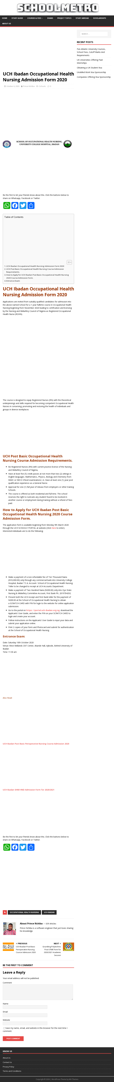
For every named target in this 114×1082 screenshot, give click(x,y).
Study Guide (17, 18)
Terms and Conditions (12, 1071)
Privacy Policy (8, 1066)
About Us (6, 23)
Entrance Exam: (13, 281)
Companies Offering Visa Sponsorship (94, 77)
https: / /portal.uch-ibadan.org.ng (43, 610)
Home (4, 18)
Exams (50, 18)
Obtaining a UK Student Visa (89, 67)
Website (6, 1020)
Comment (7, 982)
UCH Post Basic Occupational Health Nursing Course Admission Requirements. (35, 270)
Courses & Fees (34, 18)
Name (5, 1003)
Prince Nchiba (29, 86)
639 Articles (51, 923)
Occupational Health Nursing (24, 912)
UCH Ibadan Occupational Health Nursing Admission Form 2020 (35, 266)
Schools (42, 86)
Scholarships (99, 18)
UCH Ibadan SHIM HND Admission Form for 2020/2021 (29, 789)
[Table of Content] (69, 262)
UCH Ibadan (49, 912)
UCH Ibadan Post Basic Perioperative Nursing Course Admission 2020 (36, 743)
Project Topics (64, 18)
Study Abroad (82, 18)
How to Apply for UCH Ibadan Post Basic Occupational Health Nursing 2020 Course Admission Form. (37, 276)
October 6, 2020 (12, 86)
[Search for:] (94, 34)
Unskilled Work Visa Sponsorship (91, 72)
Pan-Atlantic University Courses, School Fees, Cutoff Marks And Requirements (91, 52)
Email (5, 1011)
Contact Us (7, 1062)
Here (54, 528)
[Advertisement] (38, 50)
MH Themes (73, 1079)
